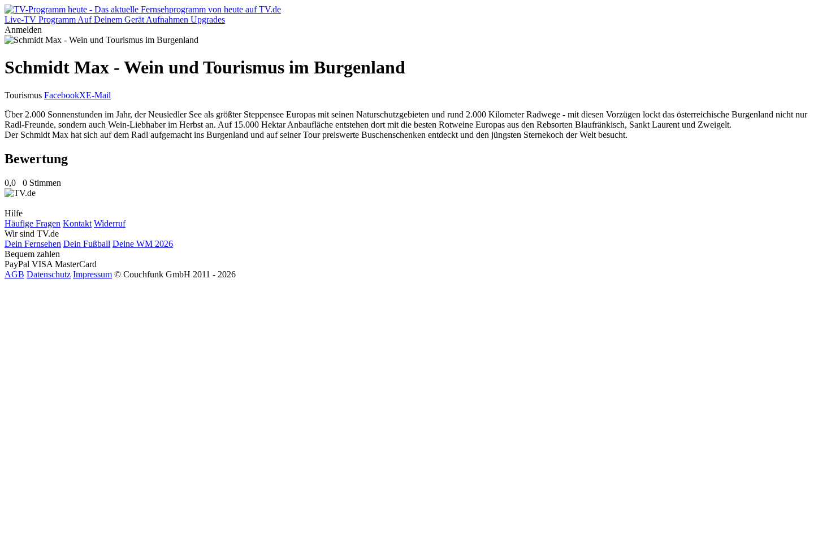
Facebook (61, 95)
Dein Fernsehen (33, 244)
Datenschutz (49, 274)
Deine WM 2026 (142, 244)
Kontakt (77, 223)
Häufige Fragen (32, 223)
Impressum (92, 274)
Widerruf (109, 223)
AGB (14, 274)
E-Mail (98, 95)
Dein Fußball (86, 244)
